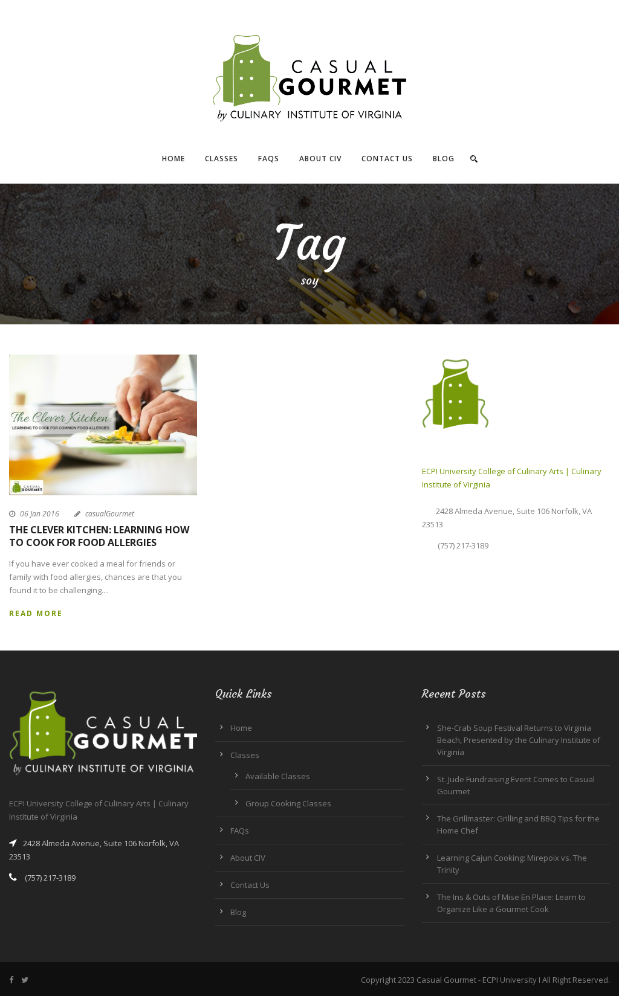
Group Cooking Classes (288, 803)
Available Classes (277, 776)
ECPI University (509, 979)
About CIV (320, 158)
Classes (221, 158)
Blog (444, 158)
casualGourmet (109, 514)
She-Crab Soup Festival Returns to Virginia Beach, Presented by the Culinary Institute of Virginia (518, 739)
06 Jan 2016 (39, 514)
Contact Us (387, 158)
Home (173, 158)
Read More (36, 613)
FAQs (268, 158)
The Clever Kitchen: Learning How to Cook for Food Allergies (99, 536)
